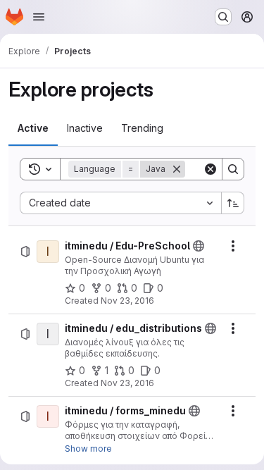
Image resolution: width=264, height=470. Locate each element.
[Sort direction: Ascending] (233, 203)
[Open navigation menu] (38, 17)
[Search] (233, 169)
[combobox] (120, 203)
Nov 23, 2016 (127, 300)
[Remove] (176, 169)
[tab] (33, 128)
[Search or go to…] (223, 16)
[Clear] (210, 169)
